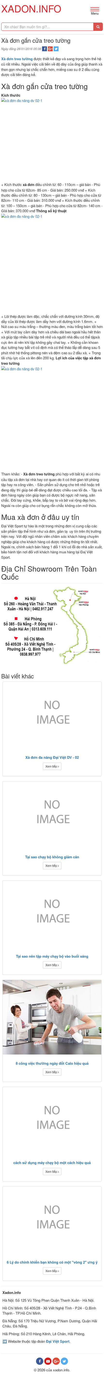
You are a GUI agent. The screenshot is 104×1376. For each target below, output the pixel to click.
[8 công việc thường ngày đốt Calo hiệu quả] (52, 1017)
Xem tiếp (51, 766)
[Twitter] (64, 1361)
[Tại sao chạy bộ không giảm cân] (52, 814)
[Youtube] (48, 1361)
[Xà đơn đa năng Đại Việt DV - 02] (52, 715)
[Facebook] (39, 1361)
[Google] (56, 1361)
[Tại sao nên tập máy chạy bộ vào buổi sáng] (52, 914)
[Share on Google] (50, 48)
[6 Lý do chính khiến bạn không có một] (52, 1220)
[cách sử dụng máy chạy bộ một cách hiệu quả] (52, 1120)
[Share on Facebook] (44, 48)
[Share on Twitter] (56, 48)
